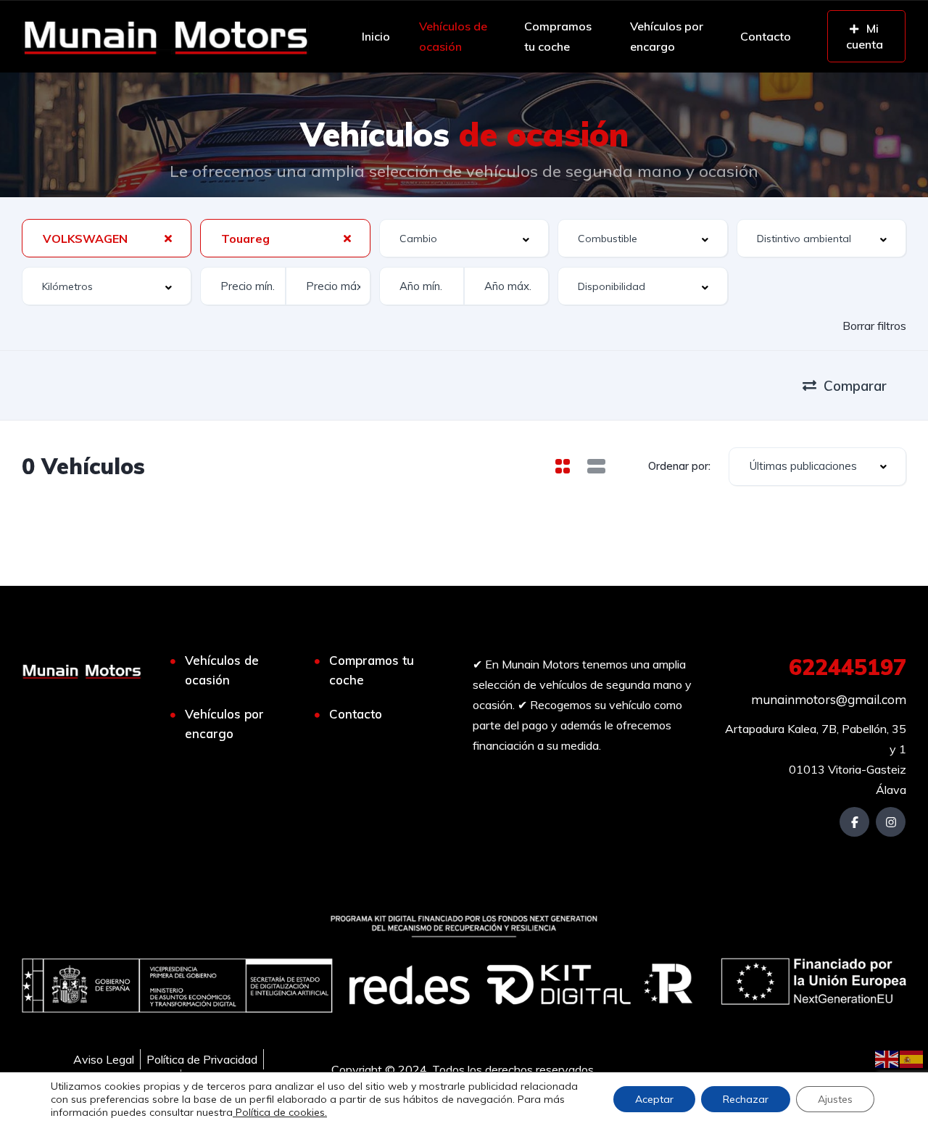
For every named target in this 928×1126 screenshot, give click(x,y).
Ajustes (835, 1099)
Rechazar (745, 1099)
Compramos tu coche (558, 36)
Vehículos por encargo (666, 36)
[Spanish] (912, 1058)
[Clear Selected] (168, 238)
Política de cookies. (280, 1112)
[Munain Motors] (165, 36)
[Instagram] (891, 822)
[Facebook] (854, 822)
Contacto (765, 36)
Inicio (376, 36)
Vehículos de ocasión (453, 36)
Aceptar (654, 1099)
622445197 (847, 667)
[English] (887, 1058)
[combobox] (106, 238)
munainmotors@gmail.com (828, 699)
